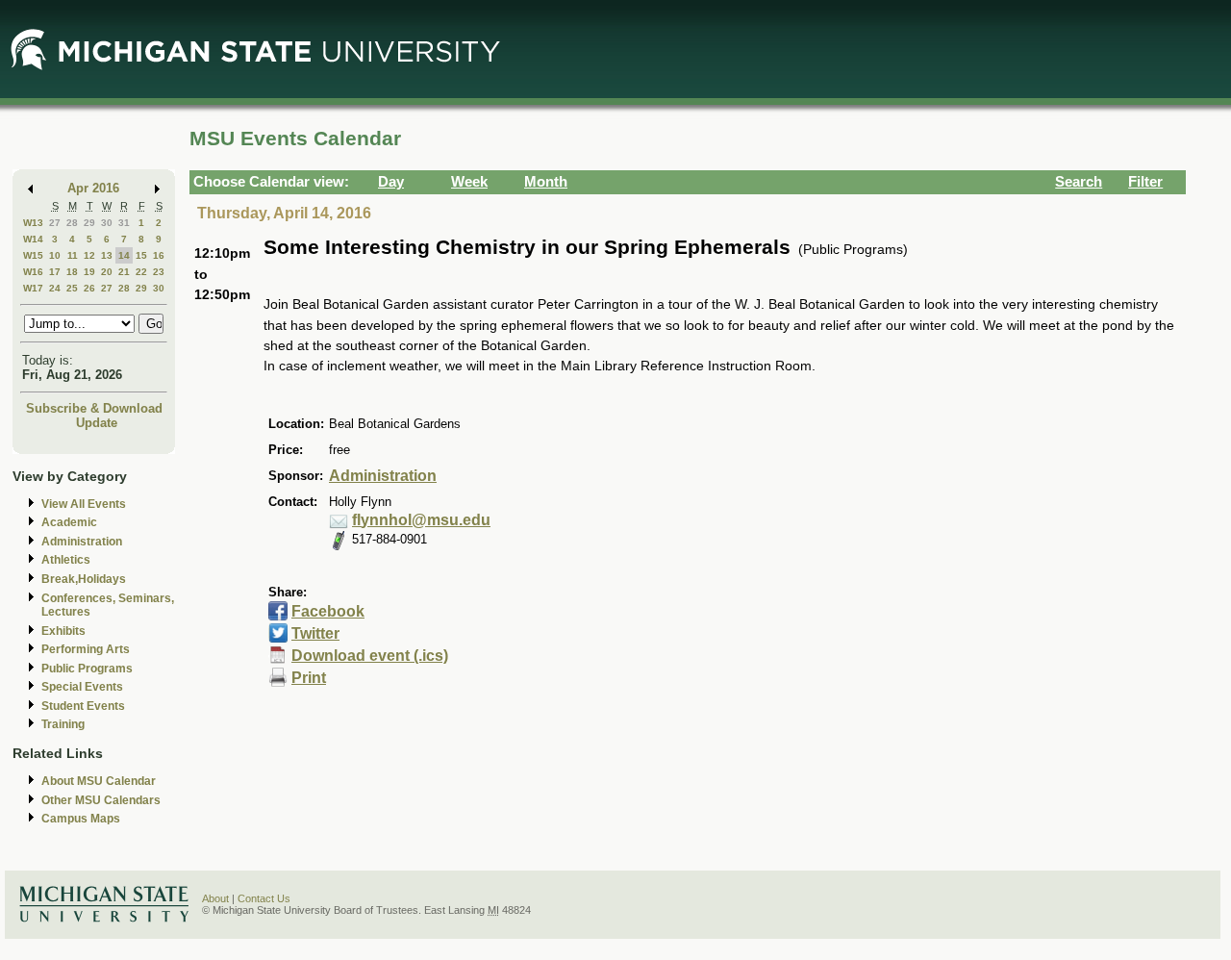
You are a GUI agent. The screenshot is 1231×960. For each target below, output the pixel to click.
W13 (33, 222)
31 (124, 222)
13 (107, 255)
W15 (33, 255)
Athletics (65, 560)
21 (124, 271)
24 (55, 288)
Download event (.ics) (369, 655)
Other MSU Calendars (101, 800)
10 (55, 255)
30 (107, 222)
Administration (81, 541)
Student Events (83, 706)
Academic (69, 522)
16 (158, 255)
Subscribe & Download (94, 408)
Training (63, 724)
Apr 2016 (93, 188)
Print (308, 677)
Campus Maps (80, 818)
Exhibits (63, 631)
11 (72, 255)
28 (72, 222)
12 (89, 255)
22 (141, 271)
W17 (33, 288)
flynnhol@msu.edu (421, 520)
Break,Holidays (83, 579)
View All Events (83, 504)
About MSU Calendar (98, 781)
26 (89, 288)
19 (89, 271)
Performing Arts (85, 649)
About (215, 898)
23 (158, 271)
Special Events (82, 687)
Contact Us (264, 898)
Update (96, 423)
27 (55, 222)
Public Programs (87, 668)
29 (89, 222)
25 (72, 288)
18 (72, 271)
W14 (33, 239)
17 (55, 271)
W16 (33, 271)
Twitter (315, 633)
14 (124, 255)
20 (107, 271)
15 (141, 255)
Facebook (327, 611)
